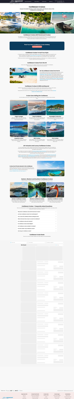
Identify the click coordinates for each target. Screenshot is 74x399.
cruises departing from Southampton (35, 55)
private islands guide (15, 169)
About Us (50, 1)
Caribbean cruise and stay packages (34, 154)
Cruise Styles (36, 1)
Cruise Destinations (28, 1)
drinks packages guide (48, 157)
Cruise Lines (44, 1)
